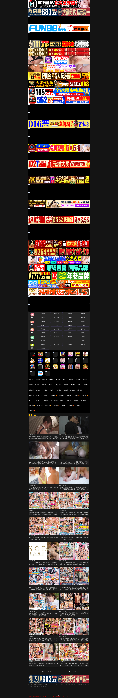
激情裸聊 (69, 395)
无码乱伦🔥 (85, 395)
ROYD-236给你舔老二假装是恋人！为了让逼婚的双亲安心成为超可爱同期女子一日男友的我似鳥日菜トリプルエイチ (74, 640)
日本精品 (56, 317)
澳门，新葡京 (54, 400)
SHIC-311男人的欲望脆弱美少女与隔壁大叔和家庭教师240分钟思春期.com (74, 614)
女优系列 (56, 329)
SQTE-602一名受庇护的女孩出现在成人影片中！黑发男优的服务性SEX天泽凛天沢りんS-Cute (42, 463)
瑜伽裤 (69, 332)
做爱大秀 (69, 400)
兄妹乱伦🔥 (48, 405)
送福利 (85, 379)
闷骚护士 (83, 332)
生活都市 (43, 344)
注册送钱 (71, 379)
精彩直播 (73, 385)
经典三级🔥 (32, 405)
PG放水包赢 (58, 385)
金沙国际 (46, 400)
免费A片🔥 (40, 405)
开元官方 (31, 400)
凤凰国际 (51, 385)
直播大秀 (76, 400)
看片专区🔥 (56, 405)
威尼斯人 (31, 379)
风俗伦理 (83, 344)
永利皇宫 (46, 395)
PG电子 (64, 379)
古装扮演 (43, 329)
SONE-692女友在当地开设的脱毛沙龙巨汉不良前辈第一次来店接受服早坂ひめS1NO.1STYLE (43, 438)
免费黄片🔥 (77, 395)
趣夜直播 (59, 390)
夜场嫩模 (65, 390)
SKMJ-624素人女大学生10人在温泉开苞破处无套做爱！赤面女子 (43, 538)
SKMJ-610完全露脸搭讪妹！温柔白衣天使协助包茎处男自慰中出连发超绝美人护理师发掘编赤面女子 (74, 514)
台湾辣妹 (43, 321)
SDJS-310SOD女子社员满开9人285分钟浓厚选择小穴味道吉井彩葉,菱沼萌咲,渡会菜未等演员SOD (74, 564)
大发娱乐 (31, 395)
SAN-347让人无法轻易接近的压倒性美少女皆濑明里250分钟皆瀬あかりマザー (43, 664)
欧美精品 (70, 313)
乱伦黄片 (45, 390)
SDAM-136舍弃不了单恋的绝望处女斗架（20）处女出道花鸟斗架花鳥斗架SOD (43, 614)
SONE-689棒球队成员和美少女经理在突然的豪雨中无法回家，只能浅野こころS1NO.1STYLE (74, 438)
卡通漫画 (43, 336)
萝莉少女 (83, 313)
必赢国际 (44, 385)
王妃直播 (38, 390)
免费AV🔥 (79, 405)
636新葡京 (62, 395)
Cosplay (70, 317)
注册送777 (78, 379)
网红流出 (70, 325)
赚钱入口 (64, 405)
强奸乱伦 (56, 313)
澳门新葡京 (80, 390)
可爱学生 (70, 329)
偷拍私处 (52, 390)
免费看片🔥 (54, 395)
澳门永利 (58, 379)
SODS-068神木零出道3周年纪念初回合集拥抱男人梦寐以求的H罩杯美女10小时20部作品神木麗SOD (43, 564)
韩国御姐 (56, 321)
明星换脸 (56, 332)
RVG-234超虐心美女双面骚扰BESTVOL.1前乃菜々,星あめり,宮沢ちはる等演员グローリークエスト (43, 640)
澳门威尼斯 (83, 400)
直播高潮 (66, 385)
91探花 (56, 325)
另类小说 (43, 348)
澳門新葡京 (39, 395)
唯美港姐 (70, 321)
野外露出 (83, 325)
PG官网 (38, 379)
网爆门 (83, 336)
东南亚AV (83, 321)
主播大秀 (31, 390)
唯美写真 (70, 336)
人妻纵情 (70, 344)
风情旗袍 (43, 332)
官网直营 (51, 379)
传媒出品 (43, 340)
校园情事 (56, 344)
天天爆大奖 (39, 400)
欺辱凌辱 (43, 325)
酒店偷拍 (86, 385)
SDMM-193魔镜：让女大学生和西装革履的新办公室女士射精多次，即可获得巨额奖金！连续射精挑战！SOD (43, 589)
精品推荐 (43, 313)
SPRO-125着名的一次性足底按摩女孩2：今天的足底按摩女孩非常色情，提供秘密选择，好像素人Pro (74, 463)
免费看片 (62, 400)
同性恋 (83, 340)
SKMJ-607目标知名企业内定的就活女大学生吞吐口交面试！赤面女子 (74, 538)
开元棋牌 (44, 379)
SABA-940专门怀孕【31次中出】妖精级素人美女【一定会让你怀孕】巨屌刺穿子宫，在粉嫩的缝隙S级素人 (74, 665)
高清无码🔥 (72, 405)
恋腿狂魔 (83, 329)
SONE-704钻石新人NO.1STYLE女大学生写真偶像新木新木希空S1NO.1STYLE (43, 488)
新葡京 (31, 385)
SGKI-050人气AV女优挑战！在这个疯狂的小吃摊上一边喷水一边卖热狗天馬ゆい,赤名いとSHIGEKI (74, 589)
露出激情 (56, 336)
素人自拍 (83, 317)
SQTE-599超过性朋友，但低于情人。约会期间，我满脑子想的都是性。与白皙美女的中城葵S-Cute (74, 489)
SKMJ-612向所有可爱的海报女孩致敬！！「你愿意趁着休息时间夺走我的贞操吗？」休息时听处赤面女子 (43, 514)
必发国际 (72, 390)
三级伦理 (43, 317)
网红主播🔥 (32, 411)
